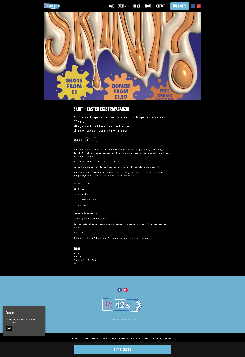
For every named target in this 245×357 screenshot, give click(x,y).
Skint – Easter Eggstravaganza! (101, 108)
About (148, 6)
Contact (160, 6)
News (113, 339)
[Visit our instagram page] (199, 6)
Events (122, 6)
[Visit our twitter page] (87, 140)
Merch (137, 6)
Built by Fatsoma (162, 338)
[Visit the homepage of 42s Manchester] (52, 6)
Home (111, 6)
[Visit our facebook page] (193, 6)
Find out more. (15, 322)
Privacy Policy (139, 339)
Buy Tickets (179, 6)
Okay (9, 328)
